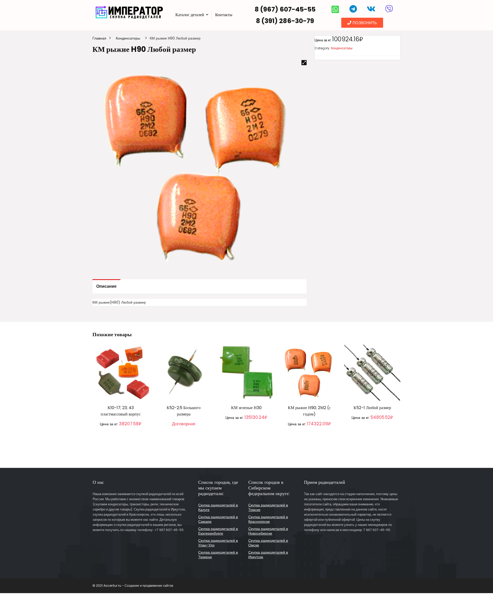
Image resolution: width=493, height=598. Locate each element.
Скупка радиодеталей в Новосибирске (268, 531)
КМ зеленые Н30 (246, 408)
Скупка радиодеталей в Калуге (218, 507)
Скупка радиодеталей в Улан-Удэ (218, 543)
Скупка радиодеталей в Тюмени (218, 555)
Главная (99, 38)
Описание (106, 286)
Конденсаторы (128, 38)
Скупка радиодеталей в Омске (268, 543)
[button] (362, 23)
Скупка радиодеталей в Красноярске (268, 519)
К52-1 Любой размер (372, 408)
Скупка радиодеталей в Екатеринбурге (218, 531)
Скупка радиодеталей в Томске (268, 507)
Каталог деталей (189, 15)
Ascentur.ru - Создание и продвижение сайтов (138, 585)
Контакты (223, 15)
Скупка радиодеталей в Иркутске (268, 555)
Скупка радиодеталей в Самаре (218, 519)
